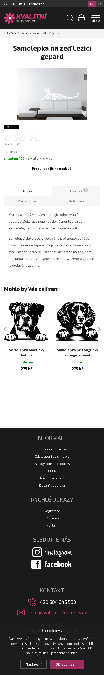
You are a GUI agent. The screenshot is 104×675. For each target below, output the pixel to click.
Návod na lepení (52, 478)
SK (99, 3)
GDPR (52, 471)
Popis (28, 191)
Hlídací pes (76, 201)
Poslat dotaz (28, 201)
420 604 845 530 (58, 602)
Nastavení (34, 664)
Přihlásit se (36, 3)
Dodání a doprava (52, 485)
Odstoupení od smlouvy (52, 456)
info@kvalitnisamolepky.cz (58, 612)
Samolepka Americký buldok (26, 352)
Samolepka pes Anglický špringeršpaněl (77, 352)
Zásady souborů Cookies (52, 464)
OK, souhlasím (66, 664)
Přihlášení (52, 518)
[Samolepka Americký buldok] (27, 321)
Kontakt (52, 525)
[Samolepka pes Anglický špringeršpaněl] (77, 321)
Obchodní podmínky (52, 449)
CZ (92, 3)
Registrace (52, 511)
